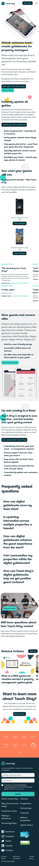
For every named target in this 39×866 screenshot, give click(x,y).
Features (24, 799)
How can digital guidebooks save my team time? (17, 505)
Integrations (25, 803)
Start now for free (10, 363)
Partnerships (26, 808)
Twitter (8, 841)
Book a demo (8, 90)
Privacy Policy (18, 789)
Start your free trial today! (14, 86)
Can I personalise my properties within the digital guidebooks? (17, 559)
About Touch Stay (9, 799)
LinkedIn (8, 845)
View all (33, 651)
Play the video (10, 608)
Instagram (9, 836)
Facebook (9, 831)
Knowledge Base (9, 823)
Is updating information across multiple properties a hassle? (17, 522)
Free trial (27, 3)
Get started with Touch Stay (14, 440)
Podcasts (24, 813)
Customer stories (9, 811)
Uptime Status (26, 825)
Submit (18, 794)
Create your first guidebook (14, 125)
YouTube (9, 850)
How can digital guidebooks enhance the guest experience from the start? (17, 541)
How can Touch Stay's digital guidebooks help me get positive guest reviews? (18, 576)
